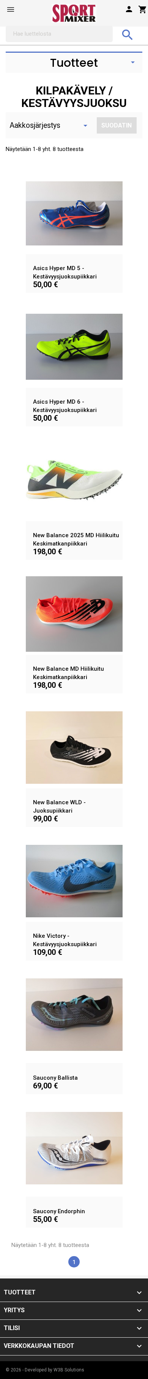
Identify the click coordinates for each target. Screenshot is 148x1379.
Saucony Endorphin (59, 1211)
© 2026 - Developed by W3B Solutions (45, 1370)
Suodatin (116, 125)
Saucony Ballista (55, 1077)
